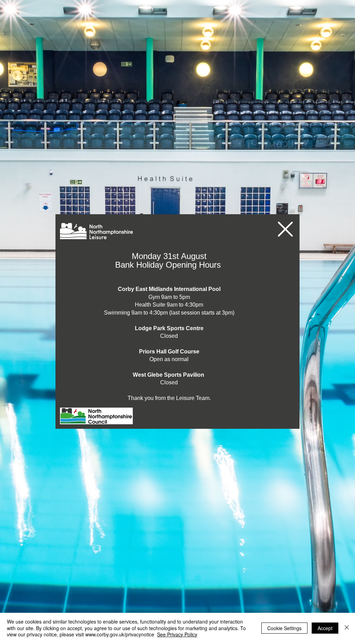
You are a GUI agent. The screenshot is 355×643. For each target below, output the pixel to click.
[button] (285, 229)
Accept (325, 628)
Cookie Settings (284, 628)
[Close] (347, 627)
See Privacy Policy (177, 634)
